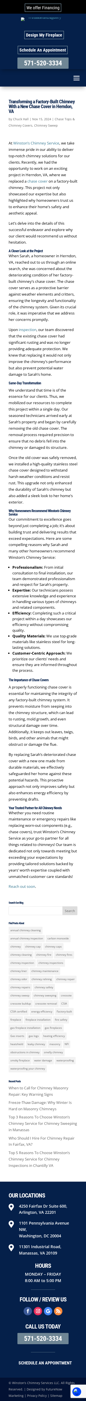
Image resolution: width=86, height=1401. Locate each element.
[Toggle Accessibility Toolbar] (77, 1392)
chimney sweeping (45, 995)
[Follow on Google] (48, 1311)
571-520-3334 (43, 63)
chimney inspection (22, 963)
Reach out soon (22, 886)
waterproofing (65, 1060)
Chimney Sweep (46, 125)
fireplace (15, 1020)
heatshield (16, 1044)
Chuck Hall (21, 119)
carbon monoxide (58, 938)
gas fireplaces (53, 1028)
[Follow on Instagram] (38, 1311)
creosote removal (46, 1003)
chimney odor (18, 979)
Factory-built (64, 1011)
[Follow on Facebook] (28, 1311)
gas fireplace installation (25, 1028)
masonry (54, 1044)
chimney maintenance (44, 971)
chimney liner (18, 971)
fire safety (61, 1020)
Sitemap (56, 1396)
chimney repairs (20, 987)
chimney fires (64, 955)
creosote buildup (20, 1003)
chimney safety (44, 987)
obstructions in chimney (24, 1052)
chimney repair (65, 979)
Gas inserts (17, 1036)
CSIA (64, 1003)
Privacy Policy (37, 1396)
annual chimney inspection (26, 938)
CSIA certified (18, 1011)
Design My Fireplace (44, 35)
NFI (67, 1044)
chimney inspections (50, 963)
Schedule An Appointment (42, 50)
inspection (27, 329)
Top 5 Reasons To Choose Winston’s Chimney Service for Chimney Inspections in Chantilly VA (39, 1159)
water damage (43, 1060)
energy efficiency (41, 1011)
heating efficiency (54, 1036)
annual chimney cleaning (25, 930)
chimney (15, 946)
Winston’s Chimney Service (36, 143)
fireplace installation (38, 1020)
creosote (66, 995)
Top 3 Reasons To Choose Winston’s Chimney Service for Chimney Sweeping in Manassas (43, 1123)
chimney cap (33, 946)
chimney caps (53, 946)
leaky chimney (36, 1044)
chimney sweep (19, 995)
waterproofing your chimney (27, 1068)
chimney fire (43, 955)
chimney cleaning (21, 955)
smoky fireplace (20, 1060)
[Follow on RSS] (58, 1311)
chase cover (37, 181)
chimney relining (42, 979)
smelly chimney (53, 1052)
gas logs (34, 1036)
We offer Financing (43, 7)
